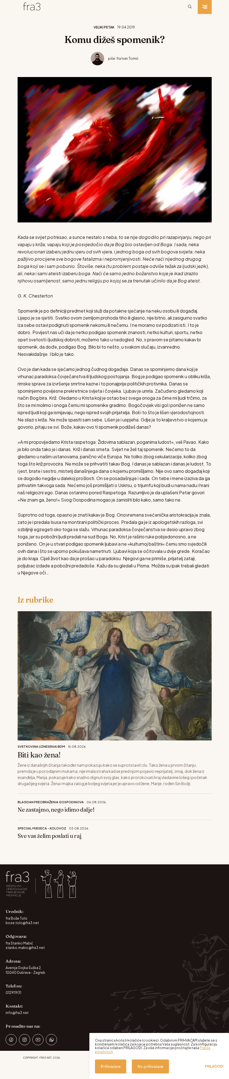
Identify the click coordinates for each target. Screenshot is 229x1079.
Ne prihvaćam (150, 1066)
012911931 (13, 993)
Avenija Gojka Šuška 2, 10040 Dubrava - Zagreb (25, 970)
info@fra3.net (17, 1013)
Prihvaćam (111, 1066)
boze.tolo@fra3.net (22, 923)
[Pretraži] (190, 6)
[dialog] (159, 1056)
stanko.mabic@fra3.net (25, 948)
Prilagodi (214, 1066)
